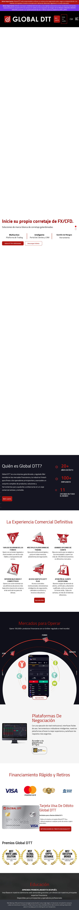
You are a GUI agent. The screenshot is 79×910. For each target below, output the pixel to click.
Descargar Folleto (33, 243)
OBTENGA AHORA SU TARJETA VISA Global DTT (55, 829)
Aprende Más (39, 600)
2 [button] (75, 229)
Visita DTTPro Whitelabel (13, 243)
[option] (39, 228)
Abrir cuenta (57, 19)
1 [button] (75, 226)
